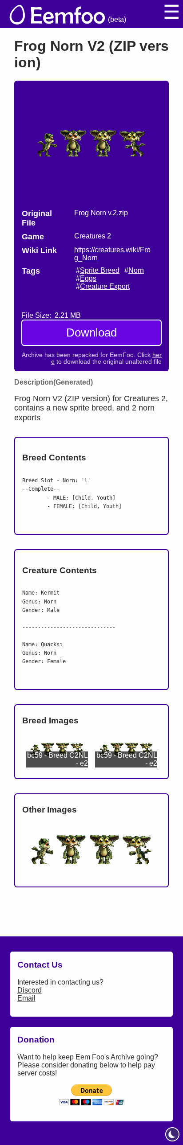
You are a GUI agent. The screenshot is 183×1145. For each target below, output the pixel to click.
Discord (29, 990)
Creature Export (105, 286)
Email (26, 998)
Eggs (88, 278)
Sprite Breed (99, 270)
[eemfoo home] (56, 14)
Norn (136, 270)
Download (91, 332)
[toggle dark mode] (172, 1134)
